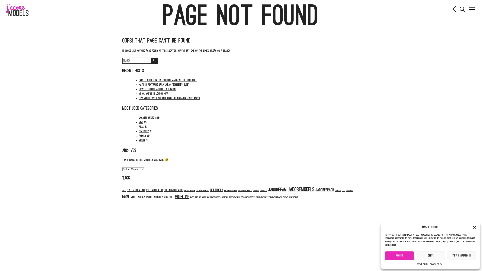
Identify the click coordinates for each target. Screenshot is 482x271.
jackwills (263, 190)
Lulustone (349, 190)
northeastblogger (214, 197)
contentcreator (154, 190)
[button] (474, 227)
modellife (169, 197)
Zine (141, 122)
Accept (399, 255)
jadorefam (277, 189)
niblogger (202, 197)
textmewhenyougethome (278, 197)
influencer (216, 190)
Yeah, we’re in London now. (154, 93)
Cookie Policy (422, 264)
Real (141, 127)
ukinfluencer (293, 197)
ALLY (124, 190)
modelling (182, 197)
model (126, 196)
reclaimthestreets (248, 197)
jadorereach (325, 190)
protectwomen (234, 197)
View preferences (461, 255)
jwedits (338, 190)
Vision (142, 140)
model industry (154, 197)
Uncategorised (146, 117)
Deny (430, 255)
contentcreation (136, 190)
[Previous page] (455, 10)
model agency (138, 197)
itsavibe (256, 190)
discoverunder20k (202, 190)
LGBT (343, 190)
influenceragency (230, 190)
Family (142, 136)
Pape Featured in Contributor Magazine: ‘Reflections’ (168, 80)
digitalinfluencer (173, 190)
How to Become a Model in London (157, 89)
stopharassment (262, 197)
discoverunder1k (189, 190)
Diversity (144, 131)
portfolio (225, 197)
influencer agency (245, 190)
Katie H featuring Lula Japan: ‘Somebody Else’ (164, 84)
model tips (194, 197)
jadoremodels (301, 189)
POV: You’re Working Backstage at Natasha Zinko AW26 (169, 98)
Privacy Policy (436, 264)
